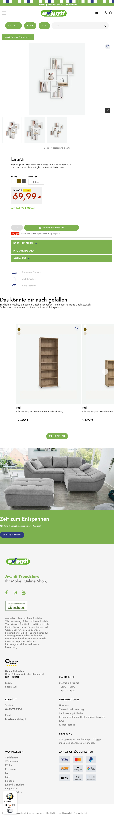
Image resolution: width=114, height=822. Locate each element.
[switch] (10, 811)
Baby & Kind (11, 788)
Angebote (13, 25)
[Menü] (15, 793)
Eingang (9, 781)
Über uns (64, 705)
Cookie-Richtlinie (53, 813)
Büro (7, 777)
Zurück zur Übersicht (18, 37)
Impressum (40, 813)
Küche (8, 765)
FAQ (61, 721)
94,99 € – (89, 420)
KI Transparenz (67, 724)
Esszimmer (10, 769)
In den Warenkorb (53, 227)
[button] (105, 372)
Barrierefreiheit (80, 813)
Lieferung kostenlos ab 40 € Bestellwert (57, 4)
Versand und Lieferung (71, 709)
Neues (30, 25)
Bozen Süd (11, 686)
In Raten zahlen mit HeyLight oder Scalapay (82, 717)
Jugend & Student (14, 784)
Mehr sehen (57, 436)
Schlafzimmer (12, 757)
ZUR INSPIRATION (12, 534)
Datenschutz (67, 813)
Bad (7, 773)
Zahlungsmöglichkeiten (71, 713)
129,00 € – (24, 420)
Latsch (8, 683)
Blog (44, 25)
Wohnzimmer (12, 761)
